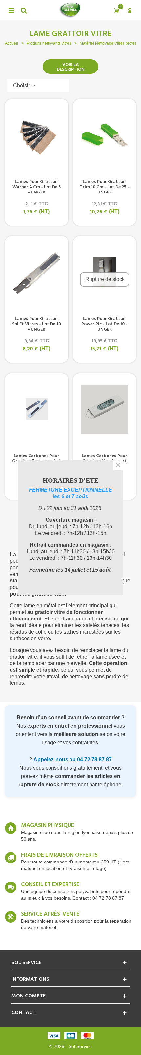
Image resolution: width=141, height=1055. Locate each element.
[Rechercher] (23, 10)
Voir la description (71, 67)
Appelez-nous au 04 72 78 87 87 (72, 759)
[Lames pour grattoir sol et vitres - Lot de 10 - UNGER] (36, 272)
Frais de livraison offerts (59, 855)
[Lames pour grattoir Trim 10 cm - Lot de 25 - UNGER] (104, 135)
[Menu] (11, 10)
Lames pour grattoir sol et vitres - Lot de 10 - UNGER (36, 324)
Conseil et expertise (50, 885)
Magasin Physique (47, 825)
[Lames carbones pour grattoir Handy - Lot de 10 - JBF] (104, 409)
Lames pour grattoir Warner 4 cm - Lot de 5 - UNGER (36, 187)
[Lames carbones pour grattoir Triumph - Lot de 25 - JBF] (36, 409)
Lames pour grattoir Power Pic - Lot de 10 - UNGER (104, 324)
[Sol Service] (70, 10)
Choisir (22, 85)
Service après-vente (50, 914)
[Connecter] (129, 10)
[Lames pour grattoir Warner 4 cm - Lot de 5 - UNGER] (36, 135)
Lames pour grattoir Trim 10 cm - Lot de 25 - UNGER (104, 187)
